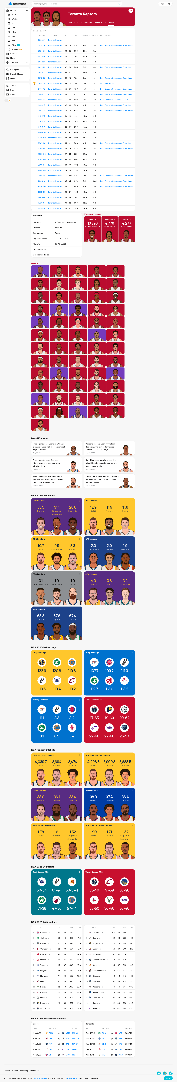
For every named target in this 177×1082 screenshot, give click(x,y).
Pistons (43, 932)
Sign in (164, 3)
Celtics (43, 938)
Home (7, 1070)
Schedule (88, 22)
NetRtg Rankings (40, 699)
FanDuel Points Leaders (43, 755)
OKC (68, 1054)
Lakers (95, 948)
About (13, 85)
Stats (79, 22)
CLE (50, 1049)
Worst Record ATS (94, 872)
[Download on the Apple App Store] (159, 1073)
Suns (95, 965)
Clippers (96, 976)
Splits (103, 22)
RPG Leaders (91, 500)
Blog (12, 89)
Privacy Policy (73, 1078)
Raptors (43, 954)
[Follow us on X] (171, 1073)
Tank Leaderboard (93, 699)
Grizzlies (96, 997)
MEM (68, 1033)
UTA (67, 1049)
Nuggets (96, 943)
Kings (95, 1003)
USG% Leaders (39, 790)
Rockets (96, 954)
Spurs (95, 938)
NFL (13, 40)
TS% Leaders (39, 609)
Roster (97, 22)
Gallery (13, 78)
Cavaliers (44, 948)
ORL (120, 1049)
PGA (14, 45)
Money (15, 49)
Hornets (44, 976)
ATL (103, 1049)
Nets (42, 997)
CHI (50, 1038)
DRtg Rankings (92, 652)
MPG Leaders (91, 790)
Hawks (43, 959)
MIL (103, 1054)
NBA (14, 32)
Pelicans (96, 986)
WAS (120, 1054)
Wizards (43, 1008)
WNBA (14, 19)
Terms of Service (39, 1078)
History (111, 22)
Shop (12, 94)
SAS (67, 1038)
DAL (67, 1044)
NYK (120, 1038)
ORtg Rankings (39, 652)
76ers (42, 965)
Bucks (43, 986)
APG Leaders (39, 539)
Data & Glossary (17, 74)
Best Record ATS (41, 872)
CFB (14, 27)
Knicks (43, 943)
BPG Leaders (39, 574)
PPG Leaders (39, 500)
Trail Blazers (98, 970)
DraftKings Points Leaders (97, 755)
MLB (14, 14)
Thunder (96, 932)
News (12, 58)
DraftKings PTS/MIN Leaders (98, 825)
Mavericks (97, 992)
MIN (50, 1044)
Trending (24, 1070)
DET (51, 1054)
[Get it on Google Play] (165, 1073)
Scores (13, 53)
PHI (103, 1038)
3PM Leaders (91, 574)
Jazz (95, 1008)
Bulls (42, 992)
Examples (14, 69)
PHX (51, 1033)
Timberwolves (99, 959)
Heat (42, 981)
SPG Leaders (91, 539)
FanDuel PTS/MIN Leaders (45, 825)
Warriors (96, 981)
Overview (72, 22)
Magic (43, 970)
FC (13, 23)
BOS (104, 1033)
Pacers (43, 1003)
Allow (168, 1078)
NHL (14, 36)
